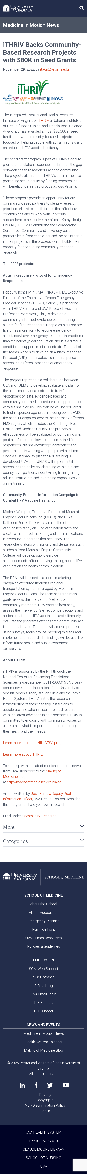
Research (48, 816)
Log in (45, 1111)
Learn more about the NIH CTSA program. (35, 743)
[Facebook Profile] (36, 1085)
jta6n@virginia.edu (54, 69)
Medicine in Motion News (31, 25)
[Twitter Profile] (50, 1085)
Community (31, 816)
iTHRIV (43, 120)
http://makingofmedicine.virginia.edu (35, 782)
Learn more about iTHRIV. (23, 754)
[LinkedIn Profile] (22, 1085)
